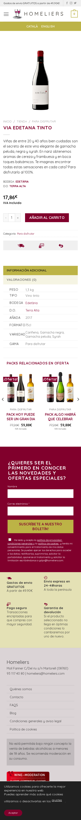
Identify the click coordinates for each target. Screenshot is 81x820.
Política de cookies (23, 729)
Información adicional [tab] (27, 270)
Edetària (31, 303)
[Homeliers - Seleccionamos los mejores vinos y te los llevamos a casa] (40, 14)
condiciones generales (20, 543)
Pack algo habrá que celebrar (60, 416)
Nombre (12, 486)
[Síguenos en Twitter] (75, 3)
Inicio (7, 121)
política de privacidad (49, 540)
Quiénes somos (21, 689)
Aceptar (13, 812)
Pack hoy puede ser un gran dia (20, 416)
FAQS (14, 705)
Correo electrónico (18, 503)
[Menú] (6, 14)
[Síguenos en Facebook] (67, 3)
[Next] (78, 408)
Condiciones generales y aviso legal (35, 721)
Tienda (22, 121)
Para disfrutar (44, 121)
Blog (13, 713)
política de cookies (48, 543)
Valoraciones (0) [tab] (22, 280)
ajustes (57, 800)
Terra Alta (32, 310)
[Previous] (3, 408)
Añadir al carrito (47, 217)
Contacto (16, 697)
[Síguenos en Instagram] (71, 3)
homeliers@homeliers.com (46, 674)
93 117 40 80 (15, 674)
